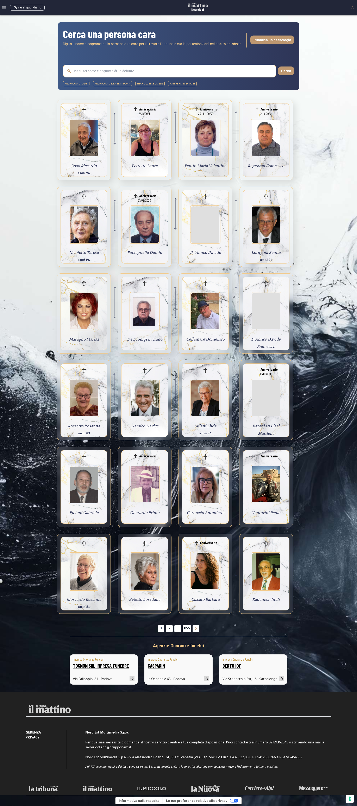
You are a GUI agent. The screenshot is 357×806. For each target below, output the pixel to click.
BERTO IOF (232, 666)
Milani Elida (205, 425)
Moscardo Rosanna (84, 599)
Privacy (32, 737)
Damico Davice (144, 425)
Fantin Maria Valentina (205, 165)
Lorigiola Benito (266, 252)
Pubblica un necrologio (272, 40)
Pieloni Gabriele (84, 512)
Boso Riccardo (84, 165)
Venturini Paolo (266, 512)
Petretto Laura (145, 165)
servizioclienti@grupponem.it (108, 747)
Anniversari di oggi (182, 83)
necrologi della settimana (112, 83)
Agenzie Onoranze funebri (178, 646)
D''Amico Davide (205, 252)
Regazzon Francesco (266, 165)
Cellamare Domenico (205, 339)
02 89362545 (278, 742)
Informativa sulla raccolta (139, 801)
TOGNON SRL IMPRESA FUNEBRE (101, 666)
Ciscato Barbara (205, 599)
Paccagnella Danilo (144, 252)
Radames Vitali (266, 599)
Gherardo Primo (144, 512)
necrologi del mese (150, 83)
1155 (187, 628)
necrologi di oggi (76, 83)
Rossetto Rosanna (84, 425)
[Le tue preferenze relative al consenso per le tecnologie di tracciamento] (350, 799)
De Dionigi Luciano (144, 339)
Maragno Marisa (84, 339)
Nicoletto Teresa (84, 252)
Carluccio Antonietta (205, 512)
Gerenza (33, 732)
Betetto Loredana (144, 599)
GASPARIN (156, 666)
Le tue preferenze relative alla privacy (196, 801)
